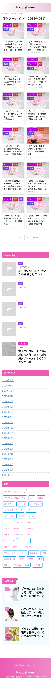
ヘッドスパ (42, 547)
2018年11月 (8, 433)
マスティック (9, 553)
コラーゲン (8, 516)
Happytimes (25, 7)
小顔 (44, 553)
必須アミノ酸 (9, 559)
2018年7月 (7, 454)
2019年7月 (7, 396)
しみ (32, 498)
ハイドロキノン (30, 528)
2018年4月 (7, 469)
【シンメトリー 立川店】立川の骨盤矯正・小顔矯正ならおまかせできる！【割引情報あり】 (13, 151)
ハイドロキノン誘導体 (13, 534)
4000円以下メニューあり (14, 498)
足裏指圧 (37, 565)
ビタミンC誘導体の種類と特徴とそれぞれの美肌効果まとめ (32, 632)
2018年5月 (7, 464)
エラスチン (8, 504)
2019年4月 (7, 406)
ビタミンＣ (24, 540)
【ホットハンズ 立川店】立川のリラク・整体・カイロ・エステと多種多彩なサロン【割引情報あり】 (37, 186)
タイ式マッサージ (11, 528)
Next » (36, 237)
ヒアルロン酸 (9, 540)
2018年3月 (7, 475)
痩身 (40, 559)
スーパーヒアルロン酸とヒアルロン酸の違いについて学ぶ (32, 612)
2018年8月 (7, 448)
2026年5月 (8, 385)
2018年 (13, 13)
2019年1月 (7, 422)
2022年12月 (8, 390)
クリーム (31, 510)
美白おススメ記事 (21, 565)
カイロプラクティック (13, 510)
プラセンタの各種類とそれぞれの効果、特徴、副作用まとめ (32, 592)
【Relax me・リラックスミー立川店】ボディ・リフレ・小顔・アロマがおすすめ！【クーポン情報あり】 (37, 81)
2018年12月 (8, 427)
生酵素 (31, 559)
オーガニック (35, 504)
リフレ (22, 553)
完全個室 (33, 553)
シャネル (32, 516)
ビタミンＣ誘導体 (11, 547)
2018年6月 (7, 459)
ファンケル (28, 547)
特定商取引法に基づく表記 (25, 665)
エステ (41, 498)
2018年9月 (7, 443)
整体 (22, 559)
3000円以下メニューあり (14, 492)
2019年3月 (7, 411)
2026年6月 (8, 380)
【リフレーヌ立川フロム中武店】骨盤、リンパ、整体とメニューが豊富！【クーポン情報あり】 (13, 47)
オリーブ (21, 504)
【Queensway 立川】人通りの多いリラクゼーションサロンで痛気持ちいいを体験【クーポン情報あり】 (37, 47)
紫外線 (7, 565)
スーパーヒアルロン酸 (13, 522)
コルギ (21, 516)
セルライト (31, 522)
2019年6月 (7, 401)
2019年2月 (7, 417)
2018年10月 (8, 438)
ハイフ (30, 534)
